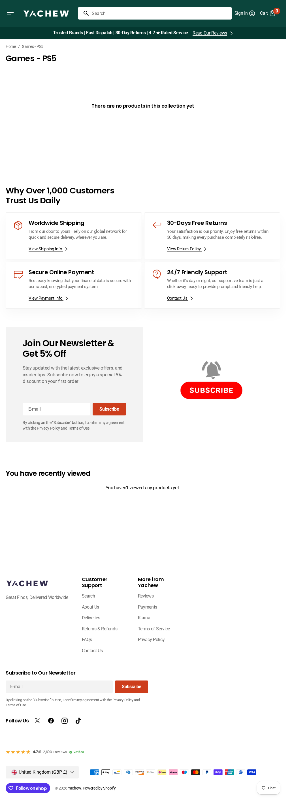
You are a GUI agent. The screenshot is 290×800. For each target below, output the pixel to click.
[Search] (83, 13)
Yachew (74, 788)
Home (11, 46)
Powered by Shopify (99, 788)
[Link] (74, 236)
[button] (10, 13)
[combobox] (160, 13)
